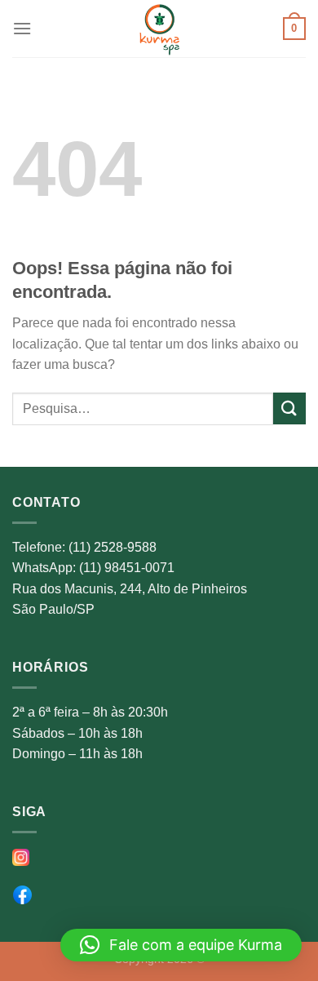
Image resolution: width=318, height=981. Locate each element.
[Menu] (22, 28)
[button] (181, 945)
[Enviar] (289, 408)
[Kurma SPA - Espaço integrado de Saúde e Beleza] (159, 28)
